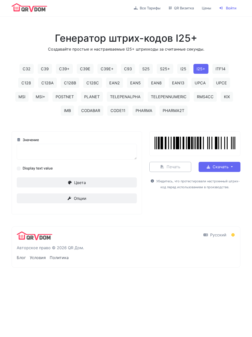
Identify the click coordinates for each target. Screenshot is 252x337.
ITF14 (220, 68)
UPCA (200, 82)
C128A (47, 82)
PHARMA (144, 110)
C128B (70, 82)
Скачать (220, 166)
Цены (206, 8)
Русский (217, 234)
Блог (21, 257)
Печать (172, 166)
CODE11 (117, 110)
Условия (38, 257)
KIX (227, 96)
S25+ (165, 68)
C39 (45, 68)
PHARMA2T (173, 110)
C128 (26, 82)
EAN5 (135, 82)
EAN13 (178, 82)
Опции (79, 198)
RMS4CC (205, 96)
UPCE (221, 82)
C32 (27, 68)
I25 (183, 68)
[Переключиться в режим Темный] (233, 235)
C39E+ (107, 68)
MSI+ (40, 96)
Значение (30, 140)
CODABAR (90, 110)
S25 (146, 68)
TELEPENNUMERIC (169, 96)
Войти (230, 8)
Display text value (38, 168)
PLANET (92, 96)
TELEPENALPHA (125, 96)
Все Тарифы (149, 8)
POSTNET (65, 96)
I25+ (201, 68)
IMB (67, 110)
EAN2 (114, 82)
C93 (128, 68)
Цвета (79, 182)
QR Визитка (183, 8)
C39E (85, 68)
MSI (21, 96)
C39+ (64, 68)
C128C (92, 82)
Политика (59, 257)
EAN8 (156, 82)
